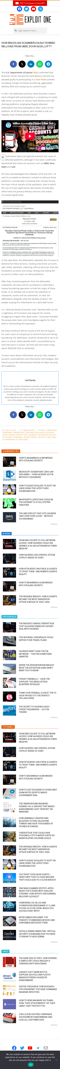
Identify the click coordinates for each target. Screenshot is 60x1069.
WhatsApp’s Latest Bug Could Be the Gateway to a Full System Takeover (36, 502)
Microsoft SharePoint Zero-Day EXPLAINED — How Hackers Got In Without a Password (36, 474)
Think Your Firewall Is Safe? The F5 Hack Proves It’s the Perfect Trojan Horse (37, 695)
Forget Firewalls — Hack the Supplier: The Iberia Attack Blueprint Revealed (34, 682)
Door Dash (39, 432)
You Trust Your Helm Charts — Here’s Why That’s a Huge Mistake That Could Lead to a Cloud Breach (37, 877)
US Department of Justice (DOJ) (15, 439)
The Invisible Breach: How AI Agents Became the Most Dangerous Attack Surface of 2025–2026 (38, 599)
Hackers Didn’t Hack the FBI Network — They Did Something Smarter (35, 654)
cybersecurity (19, 432)
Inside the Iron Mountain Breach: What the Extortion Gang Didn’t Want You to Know (36, 668)
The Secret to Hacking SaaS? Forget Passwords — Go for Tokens (34, 709)
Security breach (30, 437)
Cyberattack (51, 430)
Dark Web (29, 432)
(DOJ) (35, 72)
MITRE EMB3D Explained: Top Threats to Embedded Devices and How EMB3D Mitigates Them (37, 920)
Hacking (11, 435)
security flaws (44, 437)
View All (54, 524)
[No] (56, 1059)
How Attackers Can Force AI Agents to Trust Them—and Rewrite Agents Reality (38, 571)
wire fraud (41, 79)
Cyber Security (28, 430)
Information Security (47, 435)
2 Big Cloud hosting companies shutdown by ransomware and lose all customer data (35, 1017)
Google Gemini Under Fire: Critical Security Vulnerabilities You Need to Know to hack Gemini (37, 934)
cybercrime (7, 432)
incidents (33, 435)
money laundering (15, 437)
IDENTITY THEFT (22, 435)
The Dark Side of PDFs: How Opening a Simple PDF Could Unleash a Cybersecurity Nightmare (38, 961)
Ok (30, 1064)
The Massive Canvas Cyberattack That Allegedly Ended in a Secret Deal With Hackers (36, 626)
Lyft (4, 437)
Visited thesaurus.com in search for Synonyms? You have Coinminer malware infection (38, 989)
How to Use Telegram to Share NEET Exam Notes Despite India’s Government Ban (38, 792)
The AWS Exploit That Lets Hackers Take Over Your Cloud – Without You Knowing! (37, 516)
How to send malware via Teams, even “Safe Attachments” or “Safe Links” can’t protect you (37, 1003)
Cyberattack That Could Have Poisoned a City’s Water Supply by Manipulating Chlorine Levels (37, 835)
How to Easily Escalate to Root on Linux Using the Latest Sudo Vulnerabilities (37, 488)
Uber (54, 437)
